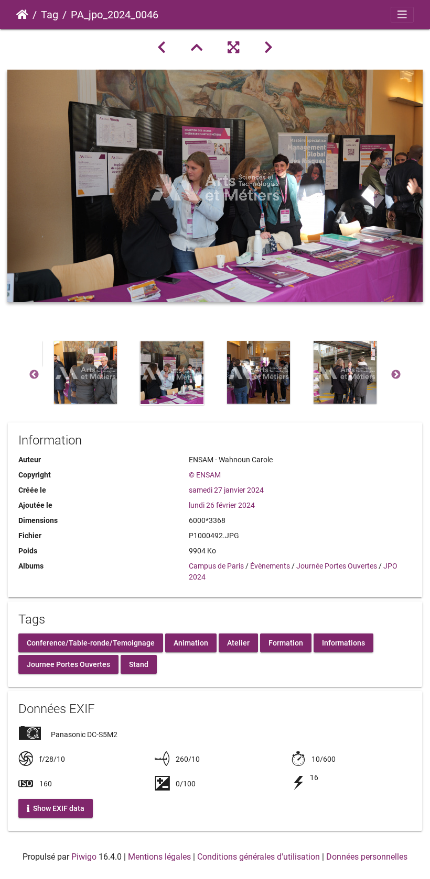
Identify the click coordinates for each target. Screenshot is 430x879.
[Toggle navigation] (402, 15)
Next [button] (396, 375)
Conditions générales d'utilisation (258, 857)
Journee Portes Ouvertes (68, 664)
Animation (191, 642)
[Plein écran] (233, 47)
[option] (85, 372)
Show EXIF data (57, 808)
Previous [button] (34, 375)
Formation (285, 642)
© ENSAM (205, 475)
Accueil (22, 15)
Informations (343, 642)
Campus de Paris (216, 566)
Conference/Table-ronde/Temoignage (91, 642)
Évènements (270, 566)
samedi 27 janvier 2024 (226, 490)
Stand (138, 664)
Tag (49, 14)
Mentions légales (159, 857)
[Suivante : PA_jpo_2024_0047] (268, 47)
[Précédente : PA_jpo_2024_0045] (161, 47)
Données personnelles (366, 857)
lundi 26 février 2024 (222, 505)
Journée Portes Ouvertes (336, 566)
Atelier (238, 642)
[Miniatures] (196, 47)
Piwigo (83, 857)
